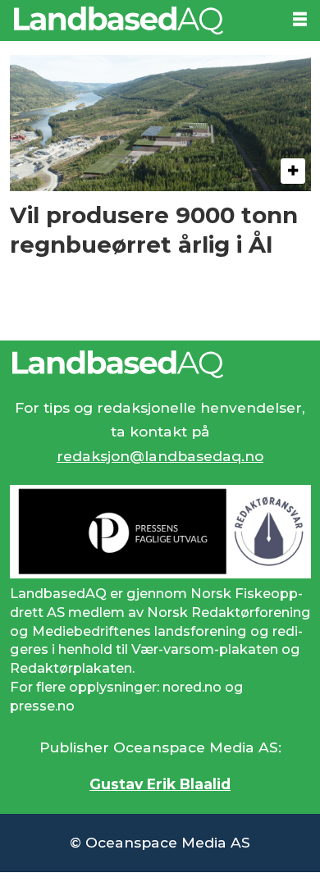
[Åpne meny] (300, 20)
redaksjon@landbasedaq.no (160, 455)
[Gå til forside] (139, 20)
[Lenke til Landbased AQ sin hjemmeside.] (160, 364)
